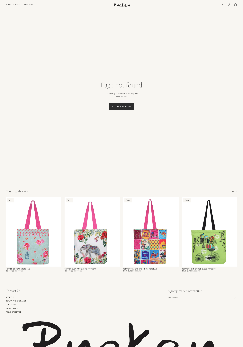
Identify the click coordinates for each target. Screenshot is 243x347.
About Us (10, 297)
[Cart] (235, 5)
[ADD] (56, 262)
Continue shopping (121, 106)
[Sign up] (234, 298)
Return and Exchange (16, 301)
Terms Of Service (13, 312)
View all (234, 192)
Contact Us (11, 305)
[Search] (223, 5)
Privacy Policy (13, 308)
